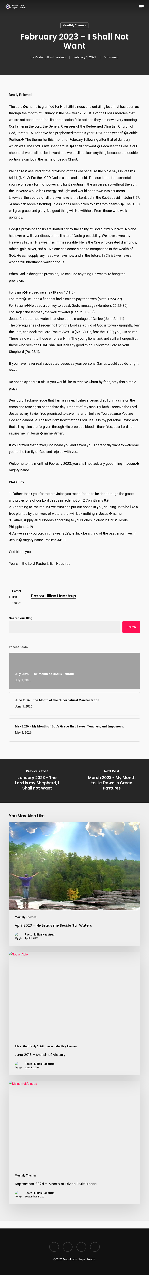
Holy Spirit (37, 1046)
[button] (141, 7)
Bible (18, 1046)
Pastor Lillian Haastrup (50, 57)
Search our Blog (21, 618)
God (26, 1046)
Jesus (50, 1046)
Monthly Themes (74, 25)
